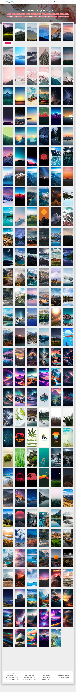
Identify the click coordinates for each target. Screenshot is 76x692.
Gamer (30, 16)
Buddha (60, 16)
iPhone (48, 14)
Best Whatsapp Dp (64, 673)
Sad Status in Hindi (29, 675)
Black (53, 14)
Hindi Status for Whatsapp (12, 675)
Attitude (25, 16)
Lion (20, 16)
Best (9, 14)
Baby (35, 16)
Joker (39, 14)
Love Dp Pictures (46, 673)
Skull (16, 16)
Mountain (10, 16)
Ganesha (54, 16)
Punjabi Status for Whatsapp (12, 677)
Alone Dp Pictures (46, 677)
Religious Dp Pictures (46, 679)
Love (14, 14)
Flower (28, 14)
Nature (23, 14)
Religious (65, 16)
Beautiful (33, 14)
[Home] (9, 2)
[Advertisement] (38, 659)
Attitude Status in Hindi (29, 677)
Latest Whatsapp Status (12, 673)
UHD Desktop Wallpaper (64, 677)
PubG (44, 14)
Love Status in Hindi (29, 673)
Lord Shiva (41, 16)
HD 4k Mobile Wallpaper (63, 675)
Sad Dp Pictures (46, 675)
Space (66, 14)
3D (57, 14)
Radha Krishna (47, 16)
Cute (18, 14)
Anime (62, 14)
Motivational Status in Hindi (29, 679)
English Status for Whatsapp (12, 679)
